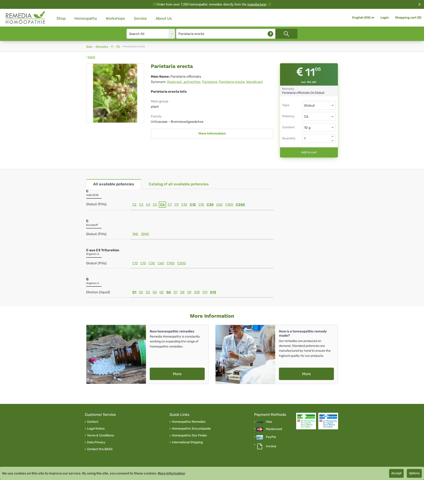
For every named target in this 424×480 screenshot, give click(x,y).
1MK (135, 234)
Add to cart (309, 152)
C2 (134, 205)
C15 (201, 205)
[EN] (25, 17)
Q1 (134, 292)
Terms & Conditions (100, 435)
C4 (148, 205)
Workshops (115, 18)
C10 (184, 205)
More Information (212, 133)
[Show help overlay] (270, 33)
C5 (155, 205)
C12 (193, 205)
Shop (61, 18)
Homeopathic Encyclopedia (191, 428)
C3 (141, 205)
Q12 (213, 292)
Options (414, 473)
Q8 (182, 292)
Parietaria (209, 82)
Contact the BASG (100, 449)
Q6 (168, 292)
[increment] (332, 136)
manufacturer (257, 4)
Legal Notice (96, 428)
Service (140, 18)
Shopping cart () (408, 17)
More (177, 374)
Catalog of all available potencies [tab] (179, 184)
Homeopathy (85, 18)
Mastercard (274, 429)
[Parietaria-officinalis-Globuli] (115, 93)
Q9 (189, 292)
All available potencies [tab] (113, 184)
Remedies (102, 46)
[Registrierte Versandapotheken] (306, 421)
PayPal (271, 437)
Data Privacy (96, 442)
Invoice (271, 446)
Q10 (197, 292)
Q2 (141, 292)
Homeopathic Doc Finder (189, 435)
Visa (269, 421)
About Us (164, 18)
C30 (210, 205)
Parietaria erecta (231, 82)
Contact (92, 421)
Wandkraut (254, 82)
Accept (396, 473)
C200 (240, 205)
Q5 (161, 292)
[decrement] (332, 140)
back (91, 57)
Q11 (205, 292)
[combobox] (319, 116)
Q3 (148, 292)
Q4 (155, 292)
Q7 (176, 292)
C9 (176, 205)
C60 (219, 205)
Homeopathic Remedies (189, 421)
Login (384, 17)
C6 (162, 205)
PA (118, 46)
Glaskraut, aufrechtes (183, 82)
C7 (170, 205)
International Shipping (187, 442)
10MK (145, 234)
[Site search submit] (286, 34)
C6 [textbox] (306, 117)
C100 (229, 205)
